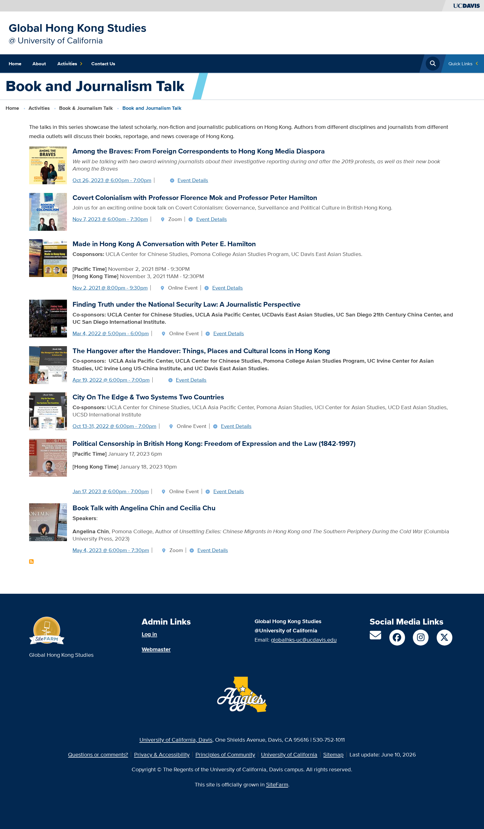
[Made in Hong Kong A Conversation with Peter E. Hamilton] (48, 257)
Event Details (193, 180)
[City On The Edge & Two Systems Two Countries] (48, 411)
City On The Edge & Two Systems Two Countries (148, 397)
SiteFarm (277, 784)
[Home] (47, 630)
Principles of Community (225, 754)
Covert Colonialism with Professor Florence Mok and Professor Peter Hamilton (195, 197)
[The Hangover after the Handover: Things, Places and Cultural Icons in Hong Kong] (48, 364)
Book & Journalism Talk (86, 108)
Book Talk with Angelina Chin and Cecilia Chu (144, 508)
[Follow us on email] (375, 637)
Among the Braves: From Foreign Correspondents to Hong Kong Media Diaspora (199, 151)
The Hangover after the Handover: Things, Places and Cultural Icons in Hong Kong (201, 351)
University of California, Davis (175, 739)
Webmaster (156, 649)
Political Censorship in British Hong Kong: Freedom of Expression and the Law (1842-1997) (214, 443)
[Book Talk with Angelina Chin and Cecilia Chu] (48, 522)
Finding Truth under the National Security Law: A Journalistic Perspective (187, 304)
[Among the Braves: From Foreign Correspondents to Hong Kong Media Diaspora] (48, 165)
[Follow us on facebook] (397, 637)
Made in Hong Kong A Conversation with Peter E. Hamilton (164, 244)
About (39, 63)
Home (15, 63)
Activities (67, 63)
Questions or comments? (98, 754)
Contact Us (103, 63)
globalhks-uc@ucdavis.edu (304, 639)
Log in (149, 634)
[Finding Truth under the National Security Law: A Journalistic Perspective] (48, 318)
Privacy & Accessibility (162, 754)
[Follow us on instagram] (421, 637)
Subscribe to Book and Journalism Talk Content (31, 561)
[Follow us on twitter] (444, 637)
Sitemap (333, 754)
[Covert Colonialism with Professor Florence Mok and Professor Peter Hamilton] (48, 211)
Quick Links (460, 63)
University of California (289, 754)
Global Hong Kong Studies (77, 27)
